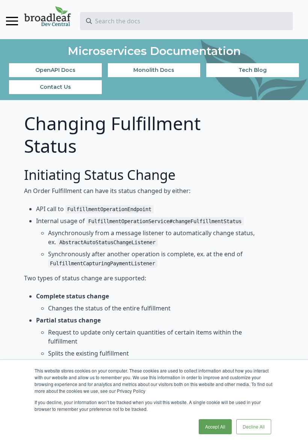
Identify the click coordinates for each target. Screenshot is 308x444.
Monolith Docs (153, 70)
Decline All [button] (254, 426)
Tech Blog (253, 70)
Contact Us (55, 87)
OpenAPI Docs (55, 70)
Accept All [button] (215, 426)
